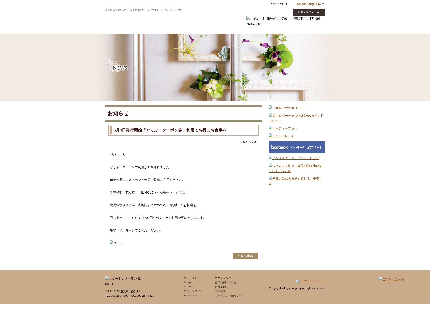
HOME (215, 16)
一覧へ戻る (245, 256)
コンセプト (117, 16)
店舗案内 (220, 286)
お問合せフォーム (308, 12)
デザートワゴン (182, 16)
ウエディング (244, 16)
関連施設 (220, 291)
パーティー (190, 295)
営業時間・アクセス (227, 282)
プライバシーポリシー (228, 295)
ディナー (157, 16)
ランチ (138, 16)
